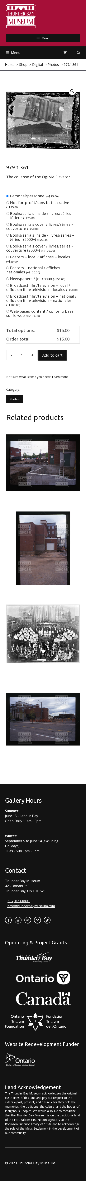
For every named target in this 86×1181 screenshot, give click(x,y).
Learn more (60, 377)
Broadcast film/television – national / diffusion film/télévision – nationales (41, 300)
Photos (15, 399)
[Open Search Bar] (78, 52)
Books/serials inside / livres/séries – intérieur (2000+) (40, 237)
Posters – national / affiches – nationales (34, 269)
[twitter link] (37, 920)
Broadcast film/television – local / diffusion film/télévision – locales (42, 287)
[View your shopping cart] (65, 52)
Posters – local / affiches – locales (38, 258)
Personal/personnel (34, 195)
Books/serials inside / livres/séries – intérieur (40, 215)
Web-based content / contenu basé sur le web (39, 313)
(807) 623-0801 (18, 901)
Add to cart (52, 355)
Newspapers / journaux (37, 278)
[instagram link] (18, 920)
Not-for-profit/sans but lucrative (37, 204)
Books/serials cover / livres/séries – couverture (39, 226)
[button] (72, 91)
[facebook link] (8, 920)
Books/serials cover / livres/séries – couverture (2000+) (39, 248)
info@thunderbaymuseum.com (31, 906)
